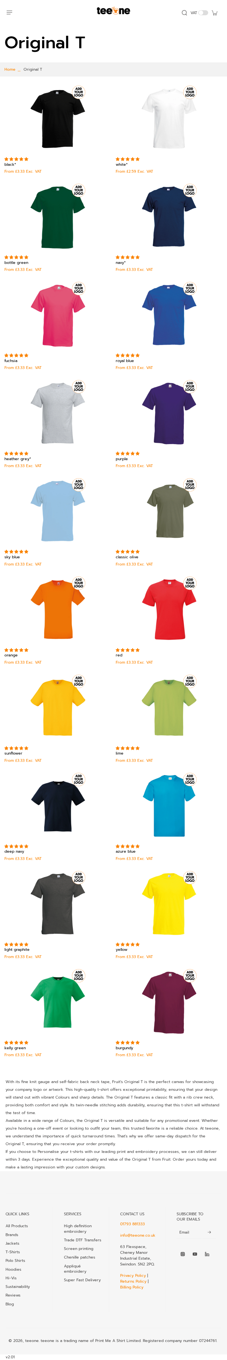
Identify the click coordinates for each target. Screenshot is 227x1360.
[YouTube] (195, 1254)
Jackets (12, 1243)
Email (184, 1232)
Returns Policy (133, 1281)
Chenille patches (79, 1257)
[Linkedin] (207, 1254)
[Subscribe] (209, 1233)
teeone (32, 1341)
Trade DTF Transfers (82, 1240)
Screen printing (78, 1248)
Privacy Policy (133, 1275)
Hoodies (13, 1269)
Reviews (13, 1295)
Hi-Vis (11, 1278)
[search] (184, 12)
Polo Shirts (15, 1260)
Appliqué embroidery (75, 1268)
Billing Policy (131, 1287)
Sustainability (18, 1286)
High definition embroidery (78, 1228)
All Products (17, 1226)
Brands (12, 1234)
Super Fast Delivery (82, 1280)
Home (10, 69)
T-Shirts (13, 1252)
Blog (10, 1304)
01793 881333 (132, 1224)
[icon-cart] (214, 12)
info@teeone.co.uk (137, 1235)
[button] (17, 159)
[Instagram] (183, 1254)
